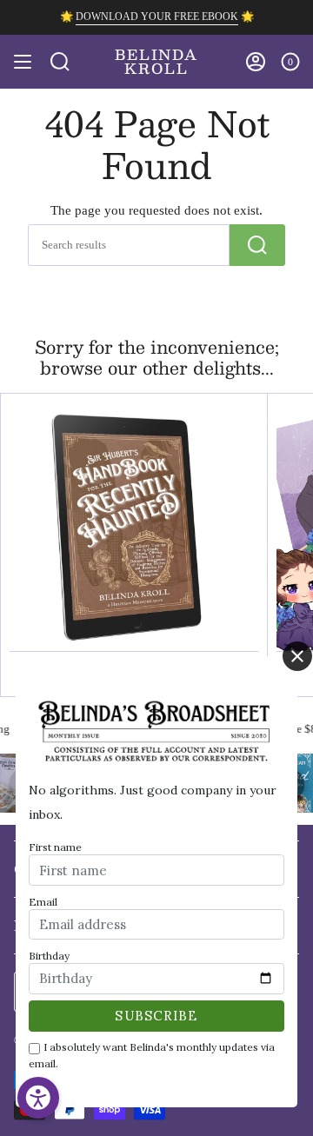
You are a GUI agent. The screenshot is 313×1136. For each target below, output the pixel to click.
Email (43, 901)
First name (55, 847)
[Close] (297, 656)
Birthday (49, 955)
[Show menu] (22, 61)
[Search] (257, 245)
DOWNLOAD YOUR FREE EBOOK (157, 16)
